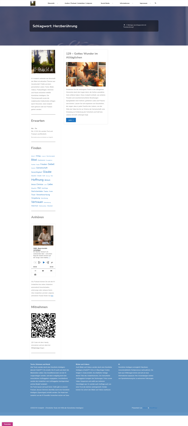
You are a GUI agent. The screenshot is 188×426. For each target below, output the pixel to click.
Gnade (39, 176)
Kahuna (145, 408)
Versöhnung (44, 198)
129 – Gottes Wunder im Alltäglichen (82, 55)
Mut (39, 188)
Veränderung (47, 202)
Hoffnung (37, 180)
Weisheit (49, 206)
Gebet (51, 164)
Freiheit (33, 164)
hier (52, 296)
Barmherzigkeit (51, 156)
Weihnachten (42, 206)
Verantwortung (43, 194)
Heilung (48, 176)
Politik (51, 191)
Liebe (50, 184)
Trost (33, 194)
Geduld (33, 168)
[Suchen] (155, 3)
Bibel (34, 160)
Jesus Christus (37, 184)
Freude (37, 164)
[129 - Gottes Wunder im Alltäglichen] (96, 74)
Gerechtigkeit (36, 172)
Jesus (47, 180)
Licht (45, 184)
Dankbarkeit (41, 160)
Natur (67, 85)
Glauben (33, 176)
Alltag (38, 156)
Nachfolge (45, 188)
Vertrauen (37, 202)
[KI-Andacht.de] (32, 3)
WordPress (153, 408)
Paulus (46, 191)
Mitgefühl (34, 188)
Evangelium (49, 160)
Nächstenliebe (37, 191)
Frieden (43, 164)
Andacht (44, 156)
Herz (52, 176)
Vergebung (35, 198)
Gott (43, 176)
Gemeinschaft (41, 168)
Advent (33, 156)
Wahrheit (34, 206)
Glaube (47, 172)
